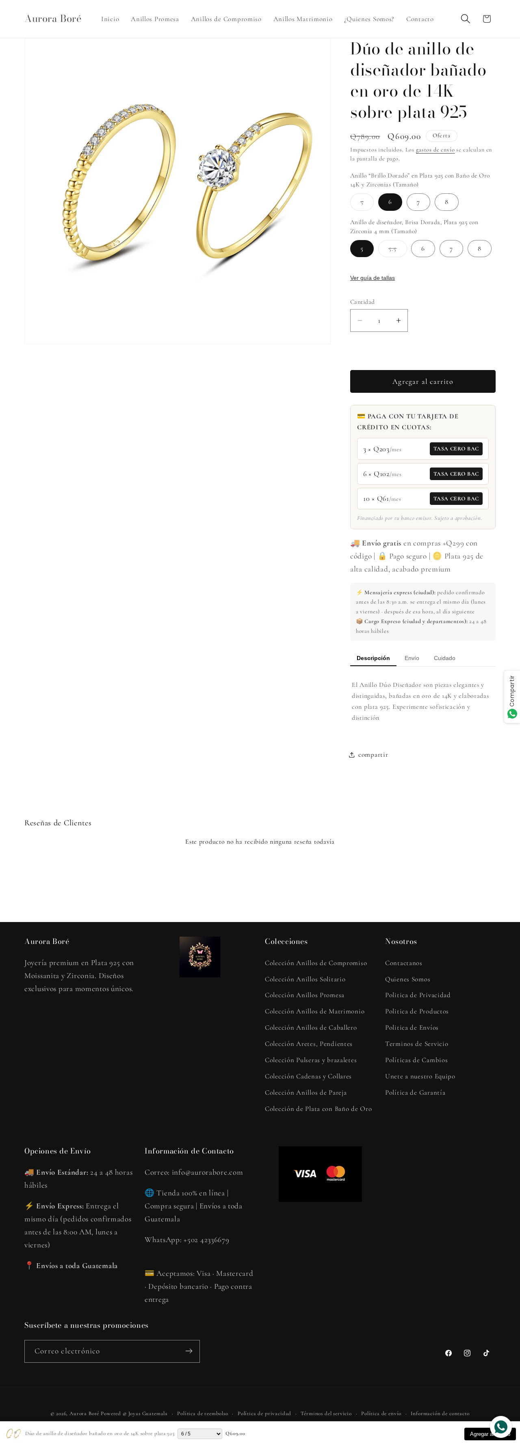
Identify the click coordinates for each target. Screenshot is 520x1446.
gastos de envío (435, 149)
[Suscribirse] (188, 1351)
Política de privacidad (264, 1413)
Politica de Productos (417, 1011)
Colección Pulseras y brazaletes (311, 1060)
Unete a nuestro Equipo (420, 1076)
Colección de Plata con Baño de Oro (318, 1108)
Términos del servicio (326, 1413)
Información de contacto (440, 1413)
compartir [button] (373, 754)
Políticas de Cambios (416, 1060)
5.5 (397, 251)
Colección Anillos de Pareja (306, 1092)
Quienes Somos (407, 978)
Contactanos (403, 962)
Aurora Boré (84, 1413)
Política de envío (381, 1413)
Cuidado (444, 658)
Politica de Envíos (412, 1027)
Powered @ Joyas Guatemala (134, 1413)
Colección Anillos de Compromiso (316, 962)
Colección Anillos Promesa (304, 995)
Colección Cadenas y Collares (308, 1076)
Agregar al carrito (490, 1434)
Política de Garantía (415, 1092)
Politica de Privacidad (418, 995)
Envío (412, 658)
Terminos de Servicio (416, 1043)
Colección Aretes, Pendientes (309, 1043)
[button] (465, 19)
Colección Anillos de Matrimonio (314, 1011)
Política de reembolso (202, 1413)
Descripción (373, 658)
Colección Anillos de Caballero (311, 1027)
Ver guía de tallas (372, 278)
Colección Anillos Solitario (305, 978)
